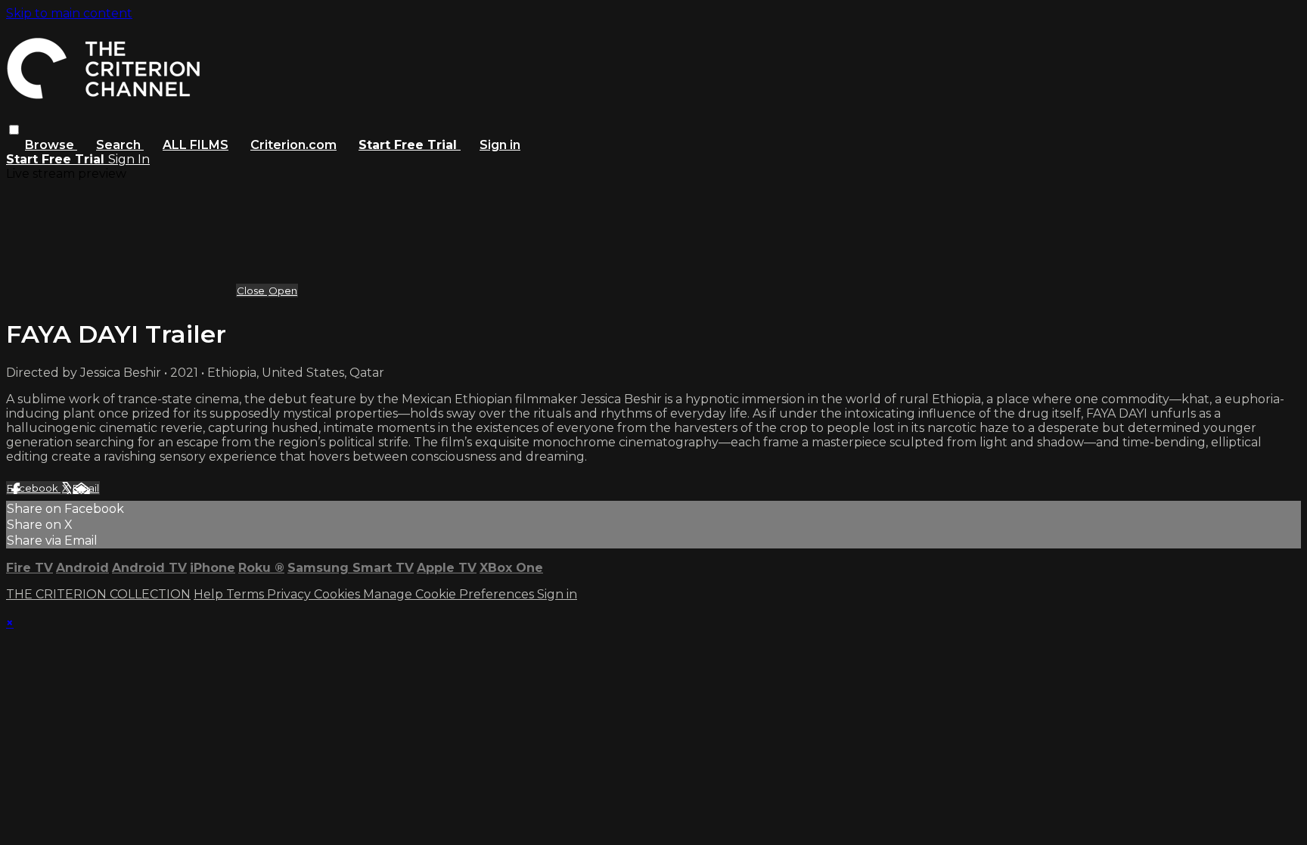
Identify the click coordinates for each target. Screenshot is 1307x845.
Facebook (34, 488)
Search (120, 145)
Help (210, 594)
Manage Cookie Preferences (450, 594)
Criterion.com (293, 145)
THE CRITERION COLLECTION (98, 594)
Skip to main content (69, 13)
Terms (246, 594)
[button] (14, 130)
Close (252, 290)
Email (86, 488)
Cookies (338, 594)
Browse (51, 145)
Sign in (500, 145)
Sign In (129, 159)
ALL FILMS (195, 145)
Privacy (290, 594)
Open (283, 290)
